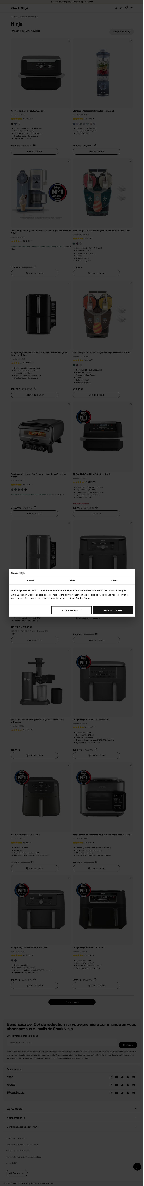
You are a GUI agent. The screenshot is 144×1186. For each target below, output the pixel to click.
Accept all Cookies (113, 610)
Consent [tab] (30, 580)
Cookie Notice (83, 598)
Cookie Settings (70, 610)
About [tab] (114, 580)
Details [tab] (72, 580)
